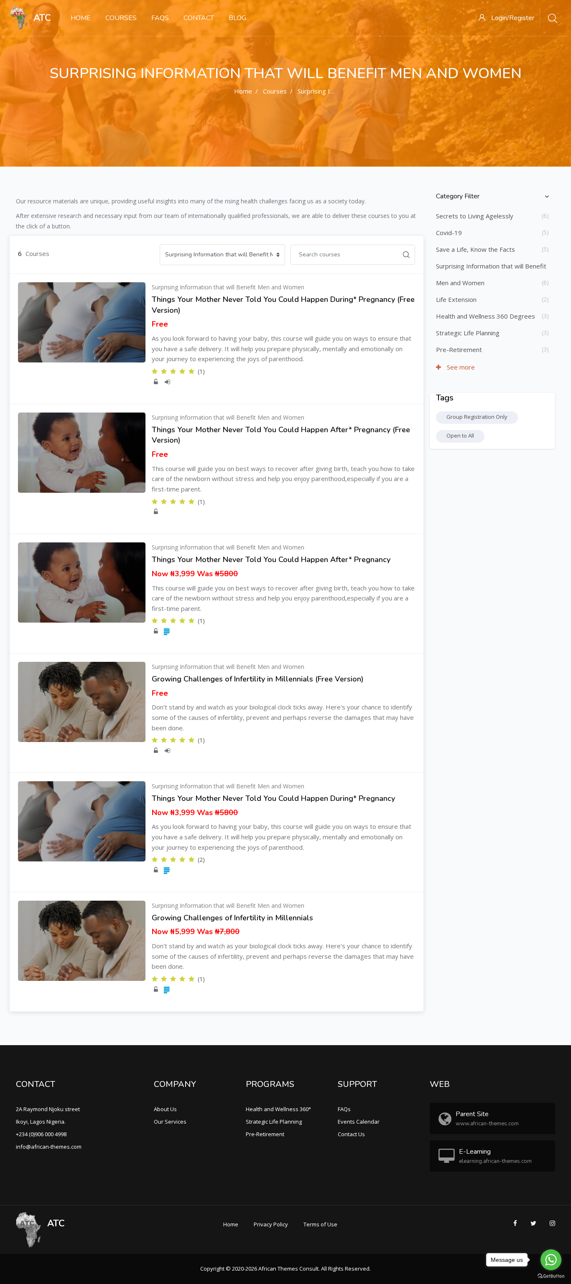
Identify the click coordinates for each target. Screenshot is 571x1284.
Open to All (460, 435)
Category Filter (457, 196)
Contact (199, 18)
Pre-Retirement (459, 349)
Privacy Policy (271, 1224)
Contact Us (351, 1134)
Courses (121, 18)
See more (460, 367)
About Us (165, 1109)
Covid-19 (449, 232)
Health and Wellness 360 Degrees (485, 316)
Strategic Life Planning (468, 333)
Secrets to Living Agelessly (474, 216)
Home (81, 18)
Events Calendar (359, 1121)
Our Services (170, 1121)
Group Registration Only (476, 416)
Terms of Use (320, 1224)
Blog (237, 18)
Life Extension (456, 299)
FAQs (160, 18)
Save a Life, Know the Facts (475, 249)
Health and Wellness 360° (278, 1109)
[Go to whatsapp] (550, 1259)
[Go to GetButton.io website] (551, 1275)
